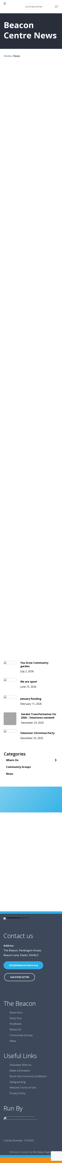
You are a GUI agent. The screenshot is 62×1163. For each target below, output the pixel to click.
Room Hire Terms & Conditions (28, 1076)
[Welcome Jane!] (31, 433)
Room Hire (16, 1012)
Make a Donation (20, 1070)
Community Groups (18, 767)
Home (7, 56)
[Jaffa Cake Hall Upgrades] (31, 482)
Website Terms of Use (23, 1087)
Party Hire (16, 1018)
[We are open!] (31, 138)
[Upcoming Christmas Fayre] (31, 334)
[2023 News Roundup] (31, 580)
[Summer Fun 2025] (31, 384)
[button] (56, 6)
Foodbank (15, 1024)
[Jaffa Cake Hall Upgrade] (31, 629)
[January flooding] (31, 187)
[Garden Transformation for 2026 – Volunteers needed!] (31, 236)
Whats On (12, 760)
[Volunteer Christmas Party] (31, 285)
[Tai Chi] (31, 531)
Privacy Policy (17, 1093)
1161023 (29, 1140)
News (15, 78)
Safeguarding (18, 1082)
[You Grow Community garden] (31, 89)
